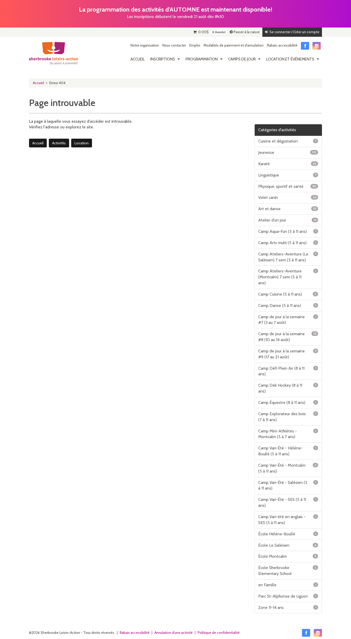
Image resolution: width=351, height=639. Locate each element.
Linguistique (287, 175)
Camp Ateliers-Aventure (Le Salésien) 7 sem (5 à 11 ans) (287, 257)
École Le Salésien (287, 545)
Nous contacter (174, 45)
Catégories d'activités (277, 129)
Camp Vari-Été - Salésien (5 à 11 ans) (287, 485)
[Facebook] (305, 46)
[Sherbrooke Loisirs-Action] (53, 53)
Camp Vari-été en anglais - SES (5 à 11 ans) (287, 519)
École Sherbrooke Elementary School (287, 570)
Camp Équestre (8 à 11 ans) (287, 402)
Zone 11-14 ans (287, 607)
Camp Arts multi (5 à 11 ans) (287, 242)
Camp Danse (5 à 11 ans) (287, 305)
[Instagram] (316, 46)
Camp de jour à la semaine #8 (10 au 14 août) (287, 336)
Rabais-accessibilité (282, 45)
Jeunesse (287, 152)
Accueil (138, 59)
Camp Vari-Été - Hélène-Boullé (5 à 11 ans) (287, 451)
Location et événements (290, 59)
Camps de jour (242, 59)
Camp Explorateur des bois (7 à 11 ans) (287, 416)
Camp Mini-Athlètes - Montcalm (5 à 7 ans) (287, 434)
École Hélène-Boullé (287, 533)
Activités (59, 143)
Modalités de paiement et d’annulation (234, 45)
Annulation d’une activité (173, 633)
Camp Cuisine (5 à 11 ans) (287, 294)
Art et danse (287, 208)
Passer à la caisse (246, 32)
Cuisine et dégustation (287, 141)
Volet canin (287, 197)
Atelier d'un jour (287, 220)
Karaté (287, 163)
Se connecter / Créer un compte (293, 32)
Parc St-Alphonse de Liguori (287, 596)
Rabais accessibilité (135, 633)
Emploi (194, 45)
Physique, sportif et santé (287, 186)
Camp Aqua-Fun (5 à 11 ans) (287, 231)
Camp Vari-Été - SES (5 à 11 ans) (287, 502)
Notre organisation (145, 45)
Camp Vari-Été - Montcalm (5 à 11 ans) (287, 468)
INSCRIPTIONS (162, 59)
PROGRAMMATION (202, 59)
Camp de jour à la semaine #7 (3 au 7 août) (287, 319)
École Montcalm (287, 556)
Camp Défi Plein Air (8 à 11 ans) (287, 371)
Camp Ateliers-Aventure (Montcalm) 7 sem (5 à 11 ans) (287, 277)
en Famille (287, 584)
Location (82, 143)
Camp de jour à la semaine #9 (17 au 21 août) (287, 354)
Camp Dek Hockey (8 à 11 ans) (287, 388)
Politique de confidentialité (219, 633)
